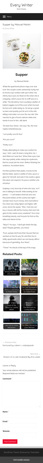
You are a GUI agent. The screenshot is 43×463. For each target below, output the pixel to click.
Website (6, 431)
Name (6, 412)
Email (5, 421)
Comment (7, 379)
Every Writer (21, 4)
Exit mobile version (22, 460)
